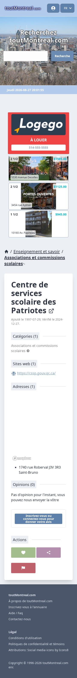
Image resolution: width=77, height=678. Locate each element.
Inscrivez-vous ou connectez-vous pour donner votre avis (38, 519)
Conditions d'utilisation (25, 638)
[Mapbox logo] (21, 458)
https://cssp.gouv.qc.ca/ (36, 373)
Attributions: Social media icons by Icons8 (38, 650)
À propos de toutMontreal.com (30, 601)
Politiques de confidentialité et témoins (37, 644)
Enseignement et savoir (36, 251)
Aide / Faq (16, 613)
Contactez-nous (20, 619)
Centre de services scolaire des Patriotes (33, 297)
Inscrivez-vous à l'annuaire (28, 607)
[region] (38, 427)
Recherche (62, 56)
